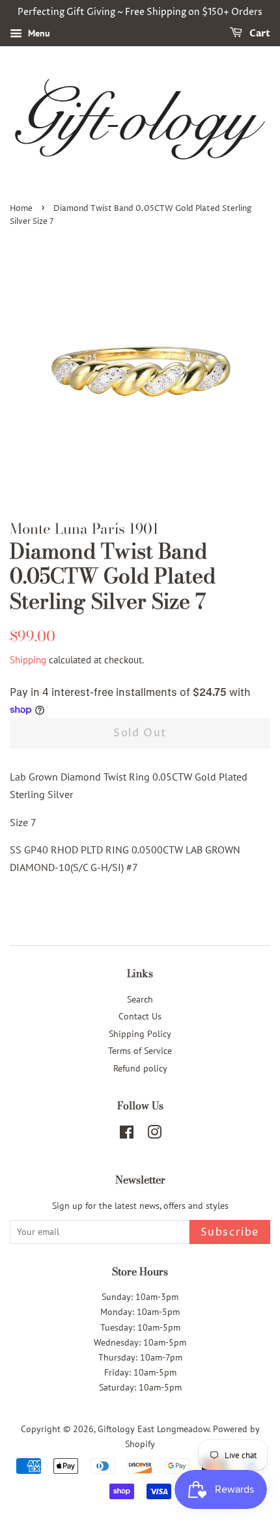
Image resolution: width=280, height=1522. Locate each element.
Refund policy (140, 1068)
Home (21, 208)
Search (140, 999)
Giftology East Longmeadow (153, 1429)
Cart (258, 33)
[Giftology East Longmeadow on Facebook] (126, 1135)
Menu (37, 33)
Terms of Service (140, 1051)
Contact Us (140, 1016)
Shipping (28, 660)
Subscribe (230, 1232)
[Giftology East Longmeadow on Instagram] (154, 1135)
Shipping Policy (140, 1034)
